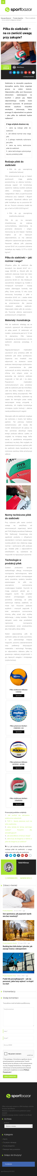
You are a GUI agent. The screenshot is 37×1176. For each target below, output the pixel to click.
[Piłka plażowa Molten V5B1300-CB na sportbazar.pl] (18, 718)
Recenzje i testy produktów (11, 1149)
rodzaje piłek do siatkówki (15, 849)
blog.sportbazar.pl (6, 18)
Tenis (14, 975)
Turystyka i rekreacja (9, 1142)
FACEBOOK (8, 1164)
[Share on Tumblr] (21, 72)
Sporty (15, 943)
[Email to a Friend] (33, 72)
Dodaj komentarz (29, 76)
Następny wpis (25, 878)
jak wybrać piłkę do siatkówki (21, 846)
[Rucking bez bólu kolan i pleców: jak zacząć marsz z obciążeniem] (18, 930)
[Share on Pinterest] (29, 72)
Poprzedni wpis (12, 878)
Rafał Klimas (20, 67)
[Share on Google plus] (25, 72)
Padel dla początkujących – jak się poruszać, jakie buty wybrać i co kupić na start (18, 981)
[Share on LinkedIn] (18, 72)
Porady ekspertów (18, 18)
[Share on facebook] (10, 72)
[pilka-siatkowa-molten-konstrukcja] (18, 470)
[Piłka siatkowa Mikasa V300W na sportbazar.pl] (18, 682)
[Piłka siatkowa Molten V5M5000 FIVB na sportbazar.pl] (18, 790)
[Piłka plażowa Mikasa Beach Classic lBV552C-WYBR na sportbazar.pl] (18, 754)
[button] (8, 2)
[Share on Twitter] (14, 72)
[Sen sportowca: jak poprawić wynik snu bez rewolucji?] (18, 898)
